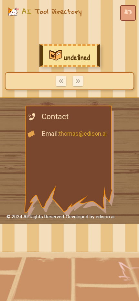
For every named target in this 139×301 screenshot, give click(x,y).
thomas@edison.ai (83, 133)
